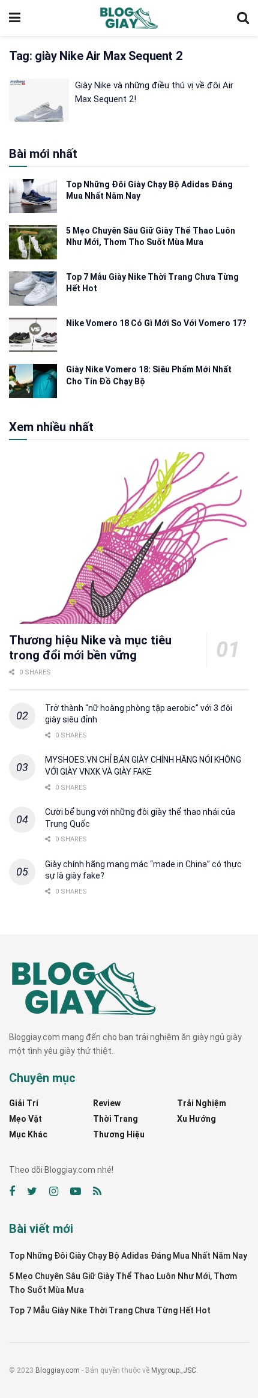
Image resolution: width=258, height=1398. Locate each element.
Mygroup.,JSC (173, 1370)
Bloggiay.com (57, 1370)
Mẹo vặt (25, 1119)
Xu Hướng (196, 1119)
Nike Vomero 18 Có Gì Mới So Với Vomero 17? (156, 323)
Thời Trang (115, 1119)
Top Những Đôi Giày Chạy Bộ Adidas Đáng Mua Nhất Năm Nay (128, 1255)
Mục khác (28, 1134)
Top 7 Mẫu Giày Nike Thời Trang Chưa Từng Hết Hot (110, 1310)
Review (107, 1103)
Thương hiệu (119, 1134)
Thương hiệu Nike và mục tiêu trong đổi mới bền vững (90, 647)
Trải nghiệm (201, 1103)
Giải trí (23, 1103)
